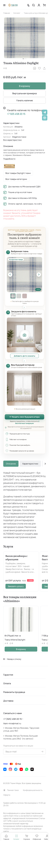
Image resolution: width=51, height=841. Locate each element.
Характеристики (30, 463)
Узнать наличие (24, 100)
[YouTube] (21, 769)
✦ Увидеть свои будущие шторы (24, 416)
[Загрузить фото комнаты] (24, 335)
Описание (11, 463)
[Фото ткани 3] (24, 296)
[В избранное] (39, 68)
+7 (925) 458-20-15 (12, 719)
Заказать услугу (16, 586)
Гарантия (8, 674)
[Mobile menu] (4, 5)
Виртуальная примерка (24, 93)
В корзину (24, 86)
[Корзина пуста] (44, 5)
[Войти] (39, 5)
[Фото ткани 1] (13, 296)
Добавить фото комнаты (24, 356)
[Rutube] (32, 769)
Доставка (8, 700)
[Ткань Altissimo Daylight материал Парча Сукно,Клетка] (24, 37)
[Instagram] (10, 769)
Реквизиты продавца (14, 692)
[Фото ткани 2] (18, 296)
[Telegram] (15, 769)
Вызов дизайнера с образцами (16, 557)
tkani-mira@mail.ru (12, 723)
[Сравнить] (34, 68)
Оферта (6, 795)
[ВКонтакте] (5, 769)
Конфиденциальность (32, 790)
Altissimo (18, 126)
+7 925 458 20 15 (16, 113)
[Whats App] (26, 769)
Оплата (7, 683)
